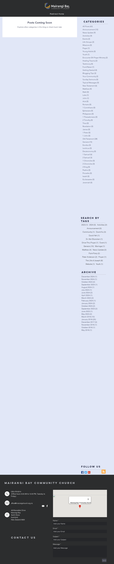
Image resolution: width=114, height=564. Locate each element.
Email (55, 528)
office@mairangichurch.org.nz (22, 503)
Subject (55, 536)
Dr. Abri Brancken (94, 239)
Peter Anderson (89, 257)
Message (56, 544)
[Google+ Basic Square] (89, 472)
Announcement (94, 228)
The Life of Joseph (94, 260)
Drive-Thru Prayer (90, 243)
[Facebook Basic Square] (82, 472)
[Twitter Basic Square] (85, 472)
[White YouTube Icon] (43, 506)
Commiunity (89, 232)
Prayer (102, 257)
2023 (84, 225)
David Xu (101, 232)
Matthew (86, 250)
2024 (92, 225)
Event (103, 243)
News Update (99, 250)
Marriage (100, 246)
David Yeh (94, 235)
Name (55, 520)
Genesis (89, 246)
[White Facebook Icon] (47, 506)
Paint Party (94, 253)
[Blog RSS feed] (104, 472)
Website (90, 264)
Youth (99, 264)
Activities (102, 225)
